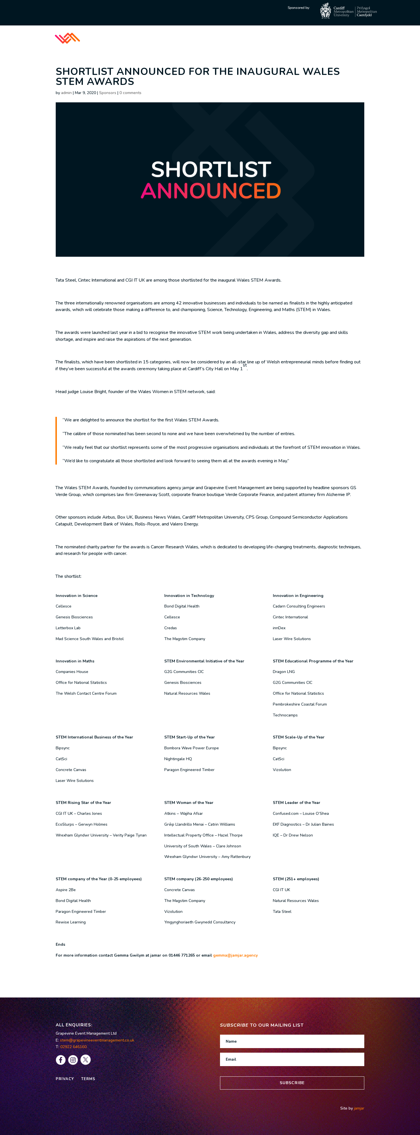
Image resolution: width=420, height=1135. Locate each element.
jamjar (358, 1108)
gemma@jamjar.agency (235, 955)
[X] (85, 1063)
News (318, 38)
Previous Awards (350, 38)
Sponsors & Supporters (277, 38)
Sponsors (107, 92)
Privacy (65, 1079)
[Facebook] (61, 1063)
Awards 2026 (221, 38)
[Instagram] (73, 1063)
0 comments (130, 92)
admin (66, 92)
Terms (87, 1079)
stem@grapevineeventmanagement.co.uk (97, 1040)
